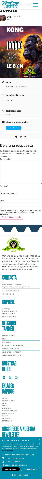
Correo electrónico (8, 193)
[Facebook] (4, 377)
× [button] (39, 439)
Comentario (5, 159)
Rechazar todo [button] (31, 469)
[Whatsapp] (16, 377)
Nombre (4, 186)
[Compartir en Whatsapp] (21, 136)
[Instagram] (10, 377)
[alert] (21, 458)
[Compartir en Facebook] (16, 136)
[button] (21, 475)
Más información (7, 451)
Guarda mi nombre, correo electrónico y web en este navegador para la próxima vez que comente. (20, 212)
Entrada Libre (14, 128)
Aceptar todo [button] (10, 469)
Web (2, 201)
